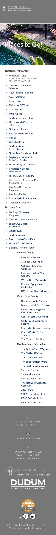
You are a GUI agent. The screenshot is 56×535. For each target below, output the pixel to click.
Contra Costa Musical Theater (32, 333)
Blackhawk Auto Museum (34, 301)
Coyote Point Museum (21, 92)
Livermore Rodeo (30, 257)
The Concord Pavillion (32, 339)
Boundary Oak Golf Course (35, 305)
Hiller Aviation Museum (21, 175)
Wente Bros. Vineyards (33, 279)
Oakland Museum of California (32, 267)
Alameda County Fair (32, 261)
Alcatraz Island (17, 96)
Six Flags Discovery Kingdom (19, 214)
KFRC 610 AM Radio (32, 402)
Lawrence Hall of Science (22, 198)
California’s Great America (23, 219)
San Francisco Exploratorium (16, 147)
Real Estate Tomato (32, 528)
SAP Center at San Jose (33, 394)
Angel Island (15, 100)
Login (45, 528)
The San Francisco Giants (34, 365)
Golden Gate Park (18, 109)
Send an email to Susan (28, 437)
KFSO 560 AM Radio (32, 398)
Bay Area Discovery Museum (19, 188)
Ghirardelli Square (18, 129)
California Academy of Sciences (20, 87)
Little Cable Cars (18, 141)
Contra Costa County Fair (34, 316)
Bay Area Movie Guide (21, 133)
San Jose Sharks (29, 370)
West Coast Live (17, 75)
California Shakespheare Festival (34, 322)
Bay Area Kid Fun (18, 194)
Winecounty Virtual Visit (22, 164)
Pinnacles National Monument (19, 170)
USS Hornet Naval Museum (35, 291)
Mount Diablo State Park (22, 239)
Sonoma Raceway (30, 374)
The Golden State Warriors (35, 348)
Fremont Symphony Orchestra (31, 286)
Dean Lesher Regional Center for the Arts (33, 311)
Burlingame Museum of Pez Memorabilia (23, 181)
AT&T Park (27, 389)
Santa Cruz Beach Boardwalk (18, 225)
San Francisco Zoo (18, 234)
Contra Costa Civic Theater (35, 327)
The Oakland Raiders (32, 353)
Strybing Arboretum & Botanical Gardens (20, 159)
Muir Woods (15, 113)
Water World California (21, 243)
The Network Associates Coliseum (34, 384)
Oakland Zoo (16, 230)
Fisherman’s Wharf (19, 105)
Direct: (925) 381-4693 (28, 421)
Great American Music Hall (23, 153)
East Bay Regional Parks (21, 247)
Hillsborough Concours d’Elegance (21, 123)
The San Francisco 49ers (34, 361)
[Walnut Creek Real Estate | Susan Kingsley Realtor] (28, 8)
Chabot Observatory (20, 202)
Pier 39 (12, 137)
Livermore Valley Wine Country (33, 274)
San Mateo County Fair (21, 117)
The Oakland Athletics (33, 357)
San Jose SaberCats (31, 378)
